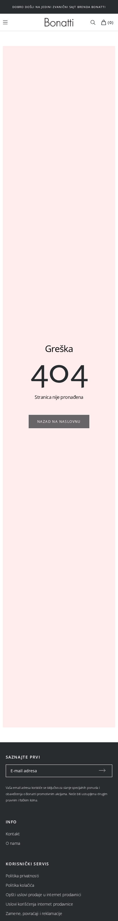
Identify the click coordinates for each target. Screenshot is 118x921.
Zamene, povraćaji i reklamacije (34, 913)
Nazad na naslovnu (59, 421)
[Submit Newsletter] (102, 771)
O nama (13, 843)
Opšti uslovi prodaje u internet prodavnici (43, 894)
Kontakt (13, 833)
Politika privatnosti (22, 875)
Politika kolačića (20, 885)
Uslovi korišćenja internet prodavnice (39, 904)
